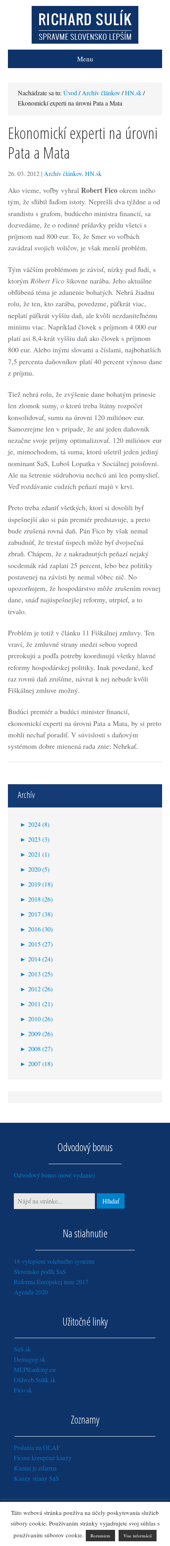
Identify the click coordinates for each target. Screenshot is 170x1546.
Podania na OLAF (37, 1447)
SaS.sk (22, 1349)
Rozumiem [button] (100, 1536)
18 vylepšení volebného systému (54, 1261)
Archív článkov (63, 173)
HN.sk (93, 173)
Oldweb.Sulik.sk (35, 1380)
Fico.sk (23, 1390)
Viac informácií (137, 1536)
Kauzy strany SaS (36, 1478)
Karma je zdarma (35, 1468)
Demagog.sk (29, 1359)
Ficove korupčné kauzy (43, 1457)
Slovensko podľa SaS (40, 1271)
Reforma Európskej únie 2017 (51, 1282)
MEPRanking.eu (35, 1369)
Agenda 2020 (31, 1292)
